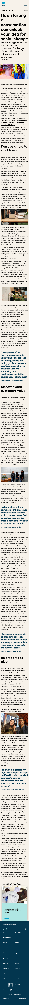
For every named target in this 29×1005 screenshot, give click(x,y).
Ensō (2, 118)
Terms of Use (6, 998)
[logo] (3, 4)
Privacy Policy (22, 998)
